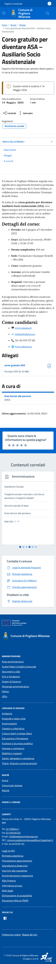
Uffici (4, 696)
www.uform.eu (23, 346)
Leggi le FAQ (8, 851)
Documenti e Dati (11, 671)
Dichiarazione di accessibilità (17, 895)
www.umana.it (23, 327)
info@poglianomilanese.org (23, 836)
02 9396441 (12, 829)
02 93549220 (13, 833)
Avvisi (5, 780)
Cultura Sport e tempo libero (17, 733)
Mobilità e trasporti (12, 753)
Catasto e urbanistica (13, 728)
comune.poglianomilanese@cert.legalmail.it (30, 840)
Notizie (5, 790)
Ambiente (7, 713)
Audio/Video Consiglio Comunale (19, 666)
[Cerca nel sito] (47, 13)
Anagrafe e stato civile (14, 718)
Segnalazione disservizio (15, 866)
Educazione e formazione (15, 738)
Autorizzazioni (9, 723)
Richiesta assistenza (12, 856)
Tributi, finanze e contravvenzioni (19, 763)
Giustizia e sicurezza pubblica (17, 743)
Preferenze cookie (11, 934)
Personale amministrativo (15, 686)
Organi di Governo (11, 681)
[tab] (20, 547)
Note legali (7, 890)
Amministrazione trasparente (17, 876)
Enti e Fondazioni (11, 676)
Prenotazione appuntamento (17, 861)
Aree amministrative (13, 661)
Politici (5, 691)
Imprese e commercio (13, 748)
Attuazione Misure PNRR (15, 900)
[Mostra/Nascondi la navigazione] (4, 13)
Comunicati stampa (12, 785)
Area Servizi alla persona (17, 396)
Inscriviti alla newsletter (15, 871)
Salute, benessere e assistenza (18, 758)
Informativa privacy (12, 885)
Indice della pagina (12, 141)
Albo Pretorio (9, 880)
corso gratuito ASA (14, 365)
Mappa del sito (29, 934)
